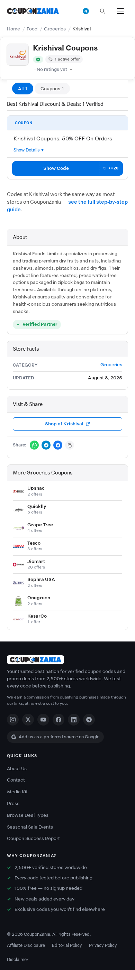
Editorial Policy (67, 945)
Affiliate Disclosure (26, 945)
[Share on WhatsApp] (34, 445)
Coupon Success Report (33, 838)
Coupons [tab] (52, 88)
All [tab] (22, 88)
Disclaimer (17, 959)
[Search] (102, 11)
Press (13, 803)
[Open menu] (120, 11)
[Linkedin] (74, 720)
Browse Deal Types (27, 815)
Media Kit (17, 791)
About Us (17, 768)
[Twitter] (28, 720)
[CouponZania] (67, 659)
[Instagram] (13, 720)
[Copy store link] (69, 445)
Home (13, 28)
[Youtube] (43, 720)
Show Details (27, 150)
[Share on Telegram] (46, 445)
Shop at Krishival (64, 423)
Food (32, 28)
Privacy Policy (103, 945)
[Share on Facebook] (57, 445)
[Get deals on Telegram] (86, 11)
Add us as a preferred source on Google (59, 736)
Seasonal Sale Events (30, 827)
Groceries (55, 28)
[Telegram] (89, 720)
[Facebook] (58, 720)
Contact (16, 780)
